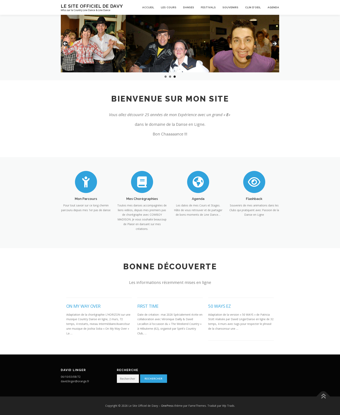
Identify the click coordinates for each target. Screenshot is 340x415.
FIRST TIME (148, 306)
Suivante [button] (274, 43)
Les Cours (168, 7)
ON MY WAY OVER (83, 306)
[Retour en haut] (323, 397)
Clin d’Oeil (253, 7)
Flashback (254, 199)
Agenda (273, 7)
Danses (188, 7)
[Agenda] (198, 182)
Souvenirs (230, 7)
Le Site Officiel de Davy (92, 6)
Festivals (208, 7)
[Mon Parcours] (86, 182)
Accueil (148, 7)
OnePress (167, 406)
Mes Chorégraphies (142, 199)
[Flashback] (254, 182)
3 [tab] (175, 77)
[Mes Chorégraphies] (142, 182)
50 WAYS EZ (219, 306)
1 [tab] (165, 77)
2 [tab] (170, 77)
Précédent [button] (65, 43)
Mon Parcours (86, 199)
